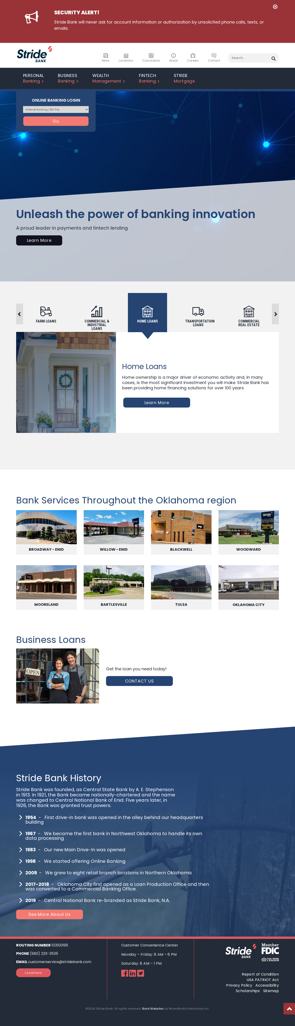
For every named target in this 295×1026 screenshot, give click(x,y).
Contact (214, 60)
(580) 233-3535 (44, 953)
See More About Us (49, 914)
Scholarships (248, 990)
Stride (184, 78)
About (173, 60)
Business (67, 78)
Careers (193, 60)
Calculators (151, 60)
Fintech (147, 78)
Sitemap (271, 990)
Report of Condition (260, 974)
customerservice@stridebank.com (59, 961)
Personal (33, 78)
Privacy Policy (239, 985)
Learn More (39, 240)
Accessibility (267, 985)
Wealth (106, 78)
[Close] (275, 7)
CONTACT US (139, 681)
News (105, 60)
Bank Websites (153, 1009)
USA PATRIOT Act (263, 979)
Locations (126, 60)
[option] (147, 318)
